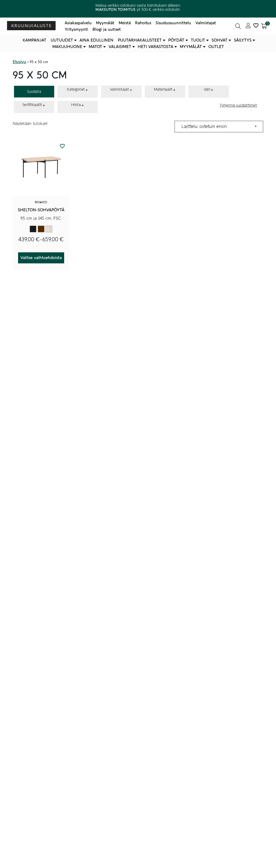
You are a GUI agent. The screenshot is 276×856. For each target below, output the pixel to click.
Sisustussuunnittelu (173, 23)
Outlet (216, 46)
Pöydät (176, 40)
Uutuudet (62, 40)
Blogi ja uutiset (106, 29)
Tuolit (198, 40)
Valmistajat (205, 23)
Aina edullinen (96, 40)
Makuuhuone (67, 46)
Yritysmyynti (76, 29)
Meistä (125, 23)
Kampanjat (34, 40)
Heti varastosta (155, 46)
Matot (95, 46)
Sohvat (219, 40)
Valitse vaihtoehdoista (41, 257)
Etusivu (19, 61)
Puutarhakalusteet (140, 40)
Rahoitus (143, 23)
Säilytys (242, 40)
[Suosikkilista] (256, 26)
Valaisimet (120, 46)
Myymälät (105, 23)
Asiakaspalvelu (78, 23)
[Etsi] (238, 26)
